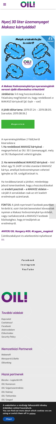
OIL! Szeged (7, 399)
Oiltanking (6, 362)
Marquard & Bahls (10, 358)
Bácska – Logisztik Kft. (12, 380)
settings (32, 413)
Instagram (28, 265)
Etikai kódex (7, 333)
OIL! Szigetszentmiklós (12, 388)
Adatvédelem (8, 329)
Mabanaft (6, 354)
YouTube (28, 269)
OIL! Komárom (8, 384)
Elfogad (9, 419)
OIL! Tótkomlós (8, 396)
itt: (3, 239)
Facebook (28, 260)
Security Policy (8, 336)
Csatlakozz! (7, 322)
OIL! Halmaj (6, 392)
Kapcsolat (6, 319)
